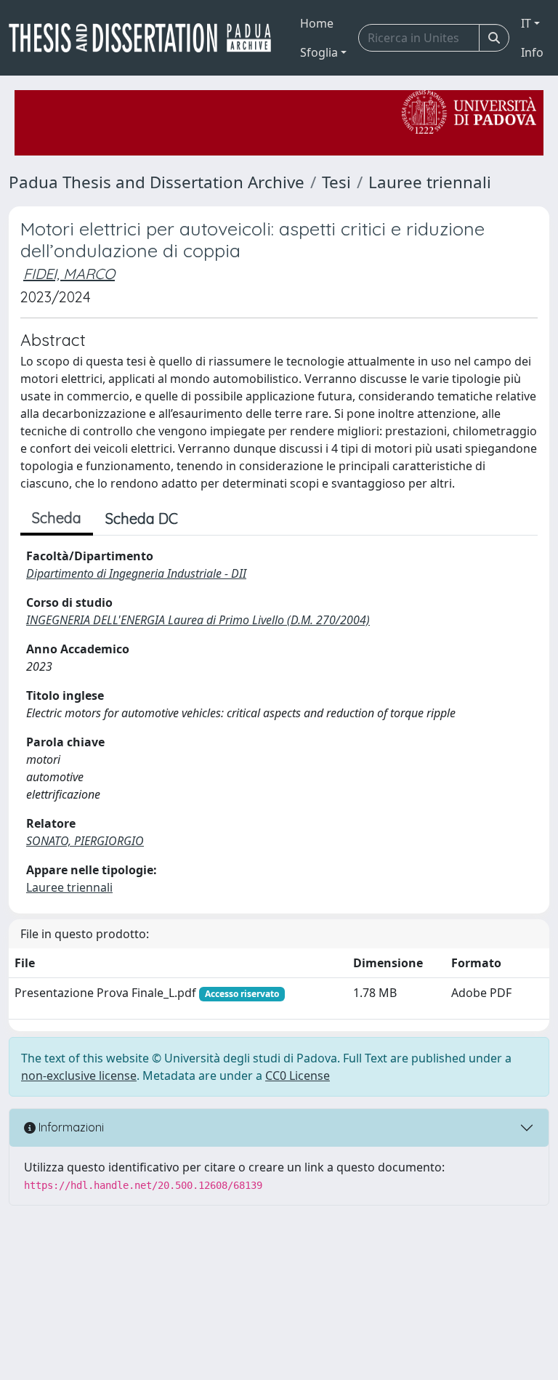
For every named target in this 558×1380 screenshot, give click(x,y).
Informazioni (70, 1127)
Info (532, 52)
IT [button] (526, 23)
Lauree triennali (429, 182)
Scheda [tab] (56, 518)
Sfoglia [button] (319, 52)
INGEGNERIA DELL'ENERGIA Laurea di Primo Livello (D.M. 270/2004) (198, 620)
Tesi (336, 182)
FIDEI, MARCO (69, 274)
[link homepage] (146, 37)
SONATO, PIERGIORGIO (85, 841)
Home (316, 23)
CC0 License (297, 1076)
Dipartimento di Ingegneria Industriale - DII (136, 573)
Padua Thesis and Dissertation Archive (156, 182)
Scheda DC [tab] (141, 518)
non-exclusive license (79, 1076)
